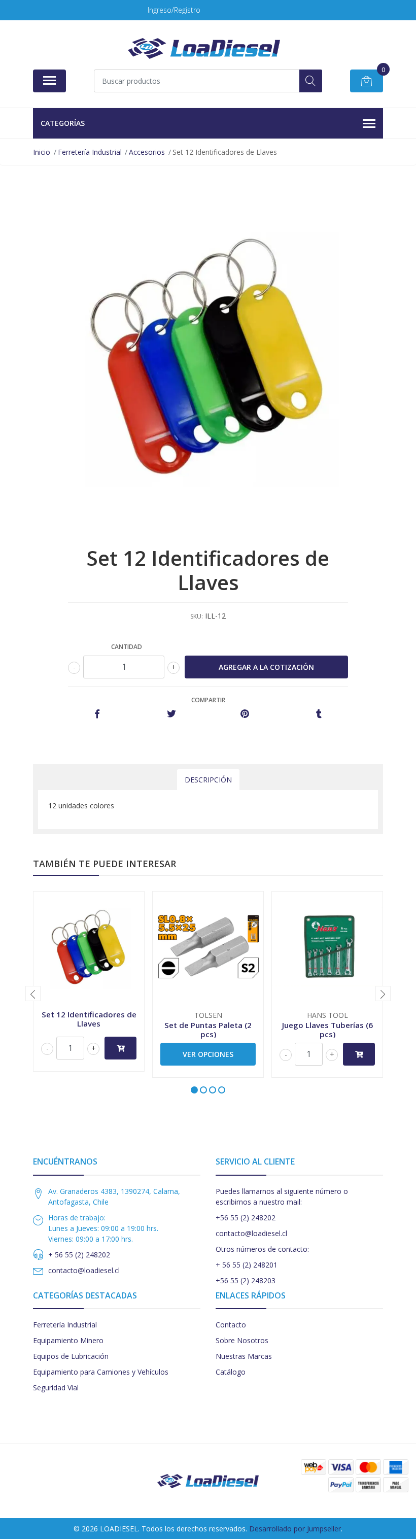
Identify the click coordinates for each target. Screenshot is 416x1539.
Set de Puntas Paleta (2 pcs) (208, 1029)
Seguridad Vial (56, 1387)
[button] (194, 1089)
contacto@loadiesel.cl (84, 1270)
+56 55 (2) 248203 (245, 1280)
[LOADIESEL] (204, 48)
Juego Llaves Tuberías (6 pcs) (327, 1029)
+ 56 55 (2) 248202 (79, 1254)
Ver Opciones (208, 1054)
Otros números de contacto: (262, 1249)
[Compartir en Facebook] (97, 714)
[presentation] (33, 993)
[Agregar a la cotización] (120, 1048)
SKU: (196, 616)
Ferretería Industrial (65, 1324)
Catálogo (231, 1372)
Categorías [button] (63, 123)
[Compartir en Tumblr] (319, 714)
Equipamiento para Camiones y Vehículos (100, 1372)
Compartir (208, 700)
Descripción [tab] (208, 779)
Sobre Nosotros (242, 1340)
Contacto (231, 1324)
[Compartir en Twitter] (171, 714)
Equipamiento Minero (68, 1340)
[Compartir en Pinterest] (244, 714)
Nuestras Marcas (244, 1356)
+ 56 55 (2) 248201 (247, 1265)
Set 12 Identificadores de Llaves (89, 1019)
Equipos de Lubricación (71, 1356)
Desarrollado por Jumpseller (295, 1528)
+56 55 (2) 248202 (245, 1217)
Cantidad (126, 646)
